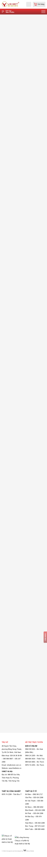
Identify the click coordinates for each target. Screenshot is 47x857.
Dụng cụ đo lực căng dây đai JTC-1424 (19, 224)
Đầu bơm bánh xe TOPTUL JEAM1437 (19, 114)
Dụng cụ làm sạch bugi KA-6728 (17, 451)
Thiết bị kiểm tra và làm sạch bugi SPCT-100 (22, 169)
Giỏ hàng (41, 4)
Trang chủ (18, 17)
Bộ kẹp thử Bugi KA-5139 (14, 678)
